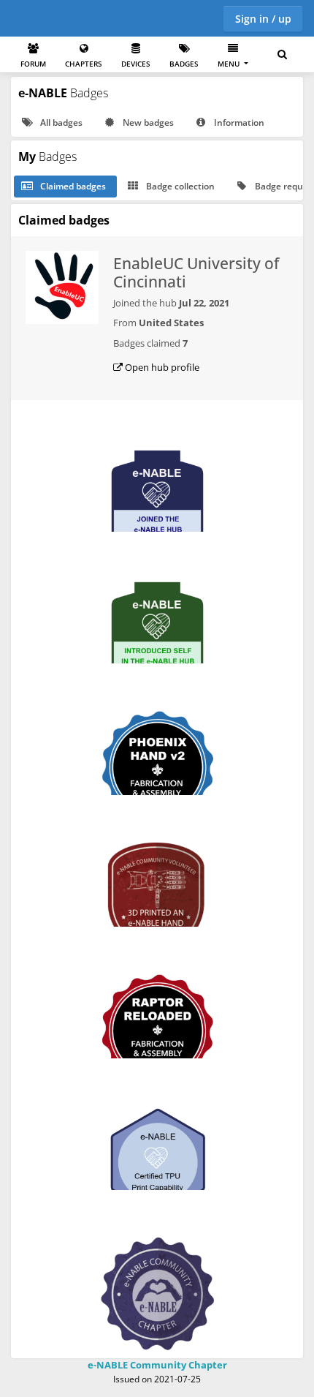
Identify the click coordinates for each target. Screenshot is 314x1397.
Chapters (83, 64)
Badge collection (179, 186)
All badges (60, 122)
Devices (135, 64)
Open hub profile (161, 367)
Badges (184, 64)
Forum (33, 64)
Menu (230, 64)
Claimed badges (72, 186)
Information (238, 122)
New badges (147, 122)
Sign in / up (263, 19)
